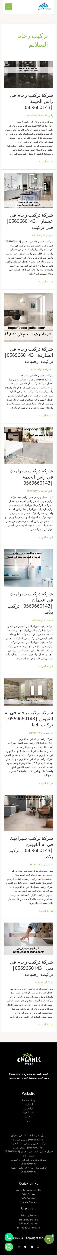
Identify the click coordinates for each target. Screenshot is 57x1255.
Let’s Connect (29, 1198)
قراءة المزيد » (45, 161)
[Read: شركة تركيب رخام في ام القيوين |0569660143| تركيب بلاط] (28, 691)
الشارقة (49, 369)
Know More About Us (28, 1190)
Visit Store (28, 1194)
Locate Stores (28, 1202)
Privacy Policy (28, 1215)
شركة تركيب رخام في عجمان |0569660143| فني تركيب (29, 221)
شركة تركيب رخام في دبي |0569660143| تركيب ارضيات (31, 968)
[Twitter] (25, 1247)
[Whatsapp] (9, 1247)
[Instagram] (19, 1247)
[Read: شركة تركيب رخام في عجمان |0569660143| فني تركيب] (28, 190)
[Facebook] (32, 1247)
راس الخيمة (47, 115)
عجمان (49, 235)
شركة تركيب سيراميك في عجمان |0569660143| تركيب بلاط (30, 602)
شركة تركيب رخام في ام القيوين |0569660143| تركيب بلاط (28, 718)
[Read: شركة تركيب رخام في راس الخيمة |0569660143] (28, 74)
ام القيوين (48, 732)
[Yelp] (38, 1247)
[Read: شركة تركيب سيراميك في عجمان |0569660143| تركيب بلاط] (28, 567)
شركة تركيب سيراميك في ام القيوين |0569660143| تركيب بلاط (30, 847)
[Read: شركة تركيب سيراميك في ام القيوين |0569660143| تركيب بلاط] (28, 812)
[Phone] (9, 1237)
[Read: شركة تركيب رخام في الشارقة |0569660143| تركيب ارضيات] (28, 317)
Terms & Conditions (28, 1227)
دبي (51, 982)
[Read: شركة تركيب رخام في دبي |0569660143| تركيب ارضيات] (28, 938)
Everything (28, 1100)
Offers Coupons (28, 1223)
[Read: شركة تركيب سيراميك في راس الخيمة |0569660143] (28, 445)
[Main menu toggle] (8, 6)
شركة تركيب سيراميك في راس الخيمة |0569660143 (31, 476)
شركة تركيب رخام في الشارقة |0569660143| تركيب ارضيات (28, 355)
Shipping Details (28, 1219)
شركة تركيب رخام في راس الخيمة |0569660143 (31, 101)
